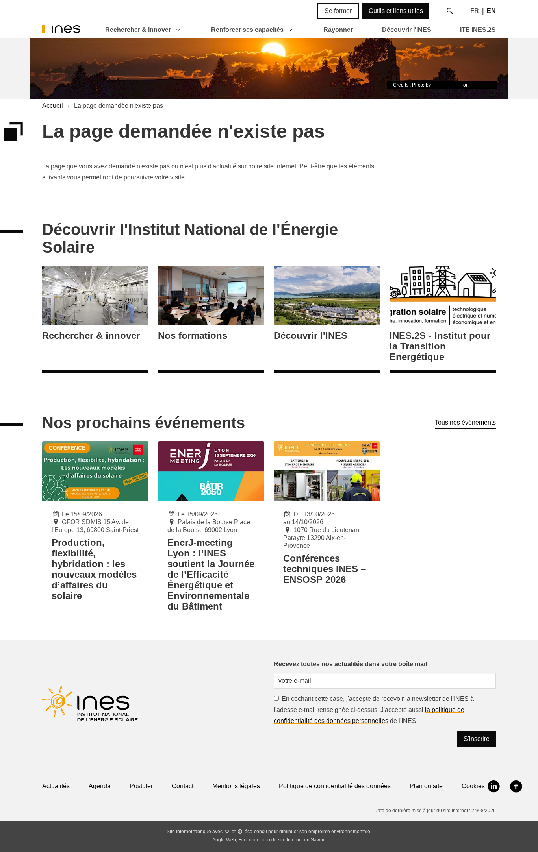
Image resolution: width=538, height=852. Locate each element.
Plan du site (426, 786)
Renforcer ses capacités (247, 29)
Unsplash (480, 85)
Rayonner (338, 29)
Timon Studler (447, 85)
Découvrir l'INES (406, 29)
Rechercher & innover (138, 29)
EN (491, 10)
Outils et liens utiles (396, 10)
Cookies (473, 786)
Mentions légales (236, 786)
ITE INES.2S (478, 29)
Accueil (52, 105)
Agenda (100, 786)
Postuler (141, 786)
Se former (338, 10)
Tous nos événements (465, 422)
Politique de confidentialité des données (335, 786)
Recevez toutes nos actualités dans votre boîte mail (350, 664)
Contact (182, 786)
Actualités (56, 786)
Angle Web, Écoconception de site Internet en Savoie (269, 840)
